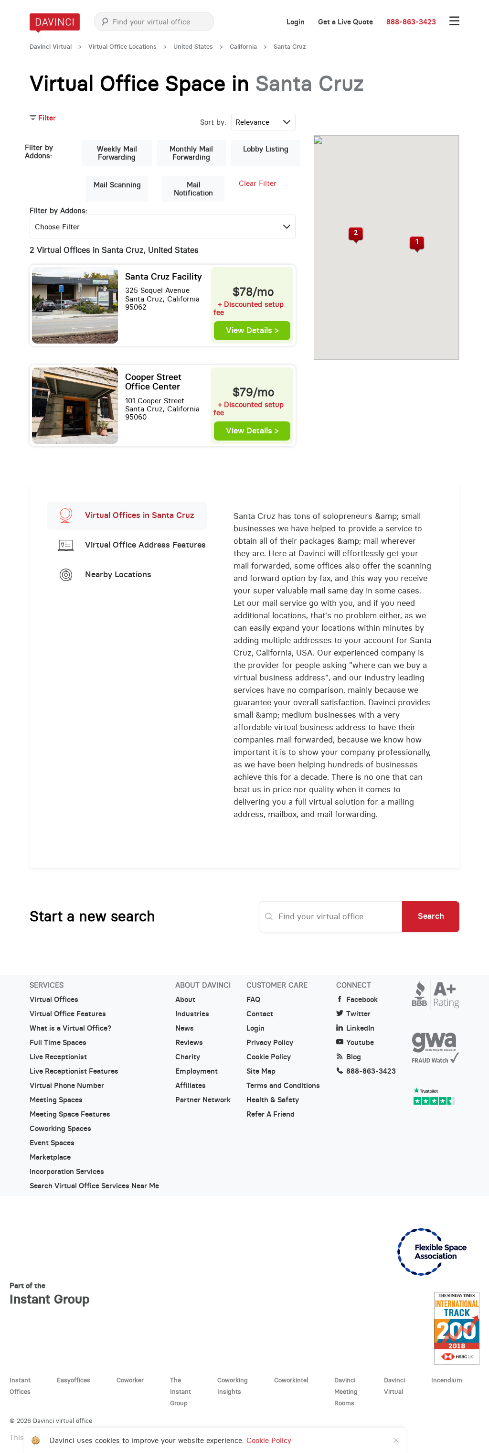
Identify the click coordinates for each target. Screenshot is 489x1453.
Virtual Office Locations (122, 46)
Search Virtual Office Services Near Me (94, 1186)
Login (296, 22)
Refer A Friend (270, 1114)
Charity (187, 1057)
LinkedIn (360, 1028)
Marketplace (50, 1157)
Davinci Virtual (51, 46)
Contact (259, 1014)
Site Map (261, 1071)
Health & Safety (272, 1100)
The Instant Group (180, 1391)
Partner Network (203, 1100)
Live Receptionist (58, 1057)
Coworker (130, 1380)
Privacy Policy (269, 1042)
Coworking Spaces (60, 1128)
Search (431, 916)
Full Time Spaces (58, 1042)
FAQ (253, 999)
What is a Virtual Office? (70, 1028)
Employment (196, 1071)
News (184, 1028)
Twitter (358, 1014)
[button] (417, 244)
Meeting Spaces (56, 1100)
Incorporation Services (67, 1171)
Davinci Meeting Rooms (346, 1391)
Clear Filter (257, 183)
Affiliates (190, 1085)
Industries (192, 1014)
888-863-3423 (411, 22)
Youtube (360, 1042)
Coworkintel (291, 1380)
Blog (353, 1057)
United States (193, 46)
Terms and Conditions (283, 1085)
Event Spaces (52, 1143)
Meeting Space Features (70, 1114)
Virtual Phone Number (67, 1085)
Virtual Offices (54, 999)
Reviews (189, 1042)
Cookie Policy (268, 1057)
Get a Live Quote (345, 22)
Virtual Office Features (68, 1014)
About (185, 999)
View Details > (252, 330)
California (243, 46)
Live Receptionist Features (74, 1071)
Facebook (362, 999)
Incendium (446, 1380)
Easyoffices (73, 1380)
